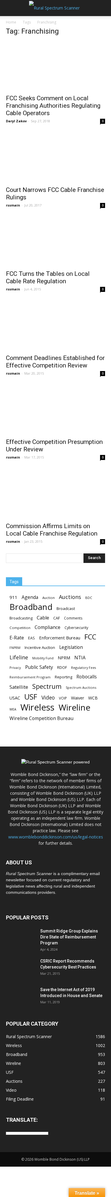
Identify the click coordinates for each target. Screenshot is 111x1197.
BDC (88, 597)
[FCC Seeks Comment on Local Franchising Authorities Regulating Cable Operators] (55, 66)
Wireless (37, 707)
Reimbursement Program (30, 677)
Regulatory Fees (83, 667)
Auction (48, 597)
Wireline (74, 707)
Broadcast (66, 608)
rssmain (13, 205)
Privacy (15, 667)
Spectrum (47, 686)
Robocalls (86, 677)
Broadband (30, 607)
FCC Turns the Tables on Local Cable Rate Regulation (48, 277)
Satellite (18, 687)
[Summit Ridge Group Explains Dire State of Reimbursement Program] (21, 938)
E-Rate (16, 638)
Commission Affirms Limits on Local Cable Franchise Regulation (51, 529)
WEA (12, 709)
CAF (56, 618)
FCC (90, 637)
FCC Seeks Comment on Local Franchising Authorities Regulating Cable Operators (53, 106)
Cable (43, 618)
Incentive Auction (40, 647)
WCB (93, 698)
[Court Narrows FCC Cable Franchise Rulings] (55, 157)
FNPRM (14, 648)
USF (30, 697)
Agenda (30, 597)
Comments (73, 618)
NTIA (80, 658)
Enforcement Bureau (59, 638)
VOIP (63, 698)
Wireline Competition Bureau (41, 718)
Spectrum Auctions (81, 687)
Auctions (70, 597)
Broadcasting (21, 618)
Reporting (63, 677)
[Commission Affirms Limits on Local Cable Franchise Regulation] (55, 493)
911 (13, 597)
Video (48, 697)
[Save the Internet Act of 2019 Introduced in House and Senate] (21, 997)
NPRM (64, 658)
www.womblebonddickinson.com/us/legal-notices (55, 837)
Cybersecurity (76, 627)
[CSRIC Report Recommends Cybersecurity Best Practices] (21, 968)
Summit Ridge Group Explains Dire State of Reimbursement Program (69, 937)
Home (11, 22)
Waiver (77, 698)
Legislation (71, 647)
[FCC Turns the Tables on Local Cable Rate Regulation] (55, 241)
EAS (31, 638)
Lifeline (18, 657)
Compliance (47, 627)
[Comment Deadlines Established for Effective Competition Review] (55, 325)
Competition (19, 627)
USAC (14, 698)
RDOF (62, 667)
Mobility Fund (43, 658)
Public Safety (39, 667)
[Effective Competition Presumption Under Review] (55, 409)
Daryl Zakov (16, 121)
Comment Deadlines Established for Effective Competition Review (55, 361)
